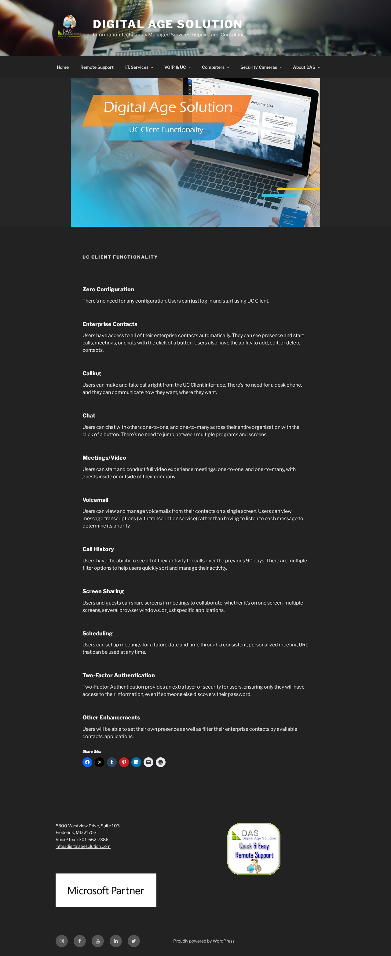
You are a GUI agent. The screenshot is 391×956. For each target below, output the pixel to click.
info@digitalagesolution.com (83, 846)
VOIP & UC (175, 67)
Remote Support (97, 67)
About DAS (304, 67)
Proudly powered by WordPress (204, 940)
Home (63, 67)
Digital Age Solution (168, 24)
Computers (213, 67)
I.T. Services (136, 67)
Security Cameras (258, 67)
